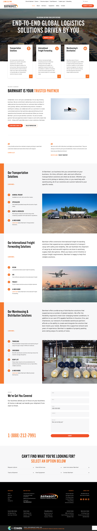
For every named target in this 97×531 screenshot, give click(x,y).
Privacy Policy (71, 500)
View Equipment (40, 472)
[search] (83, 1)
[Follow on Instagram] (86, 499)
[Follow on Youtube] (88, 499)
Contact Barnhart (68, 472)
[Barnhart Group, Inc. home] (10, 6)
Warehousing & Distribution (29, 498)
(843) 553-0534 (86, 516)
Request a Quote (87, 6)
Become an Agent (44, 1)
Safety (57, 5)
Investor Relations (70, 499)
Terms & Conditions (69, 502)
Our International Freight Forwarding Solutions (21, 244)
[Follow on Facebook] (81, 499)
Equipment (51, 5)
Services (44, 5)
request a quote (48, 37)
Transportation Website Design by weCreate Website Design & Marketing (44, 528)
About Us (10, 495)
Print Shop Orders (70, 497)
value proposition (31, 125)
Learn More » (11, 184)
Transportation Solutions (28, 493)
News (9, 499)
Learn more (15, 222)
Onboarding (68, 1)
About (38, 5)
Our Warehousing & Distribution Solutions (20, 313)
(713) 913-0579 (26, 516)
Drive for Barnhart (29, 1)
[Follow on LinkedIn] (83, 499)
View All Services (40, 467)
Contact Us (10, 500)
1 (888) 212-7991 (7, 1)
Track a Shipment (13, 472)
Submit (70, 435)
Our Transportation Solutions (18, 174)
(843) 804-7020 (70, 516)
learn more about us (15, 125)
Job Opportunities (70, 495)
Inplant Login (62, 1)
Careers (36, 1)
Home (33, 5)
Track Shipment (53, 1)
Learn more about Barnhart (71, 467)
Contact (63, 5)
